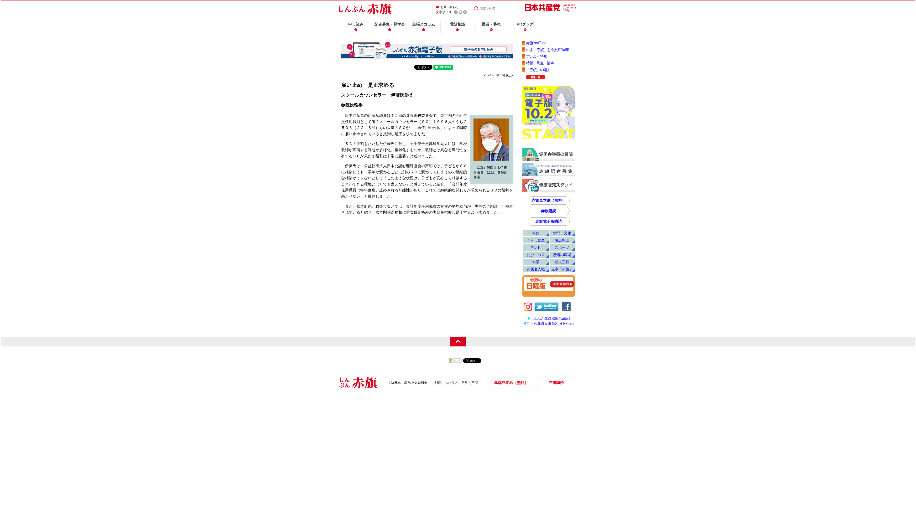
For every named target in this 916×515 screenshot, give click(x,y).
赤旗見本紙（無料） (548, 200)
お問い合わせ (449, 7)
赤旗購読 (548, 211)
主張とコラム (423, 24)
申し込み (356, 24)
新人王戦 (562, 262)
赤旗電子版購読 (548, 221)
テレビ (536, 247)
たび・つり (536, 255)
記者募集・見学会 (390, 24)
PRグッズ (525, 24)
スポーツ (562, 247)
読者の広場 (562, 255)
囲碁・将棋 (491, 24)
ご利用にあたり (443, 383)
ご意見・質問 (468, 383)
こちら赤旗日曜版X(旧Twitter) (550, 323)
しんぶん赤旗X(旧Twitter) (550, 318)
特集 (536, 233)
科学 (536, 262)
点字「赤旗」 (562, 269)
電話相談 (457, 24)
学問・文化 (562, 233)
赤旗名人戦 (536, 269)
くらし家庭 (536, 240)
